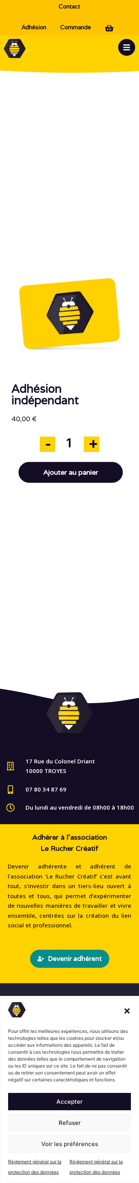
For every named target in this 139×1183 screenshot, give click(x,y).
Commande (75, 27)
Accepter (69, 1101)
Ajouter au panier (70, 472)
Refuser (70, 1122)
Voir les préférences (69, 1144)
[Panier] (111, 27)
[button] (127, 1011)
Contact (69, 6)
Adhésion (34, 27)
